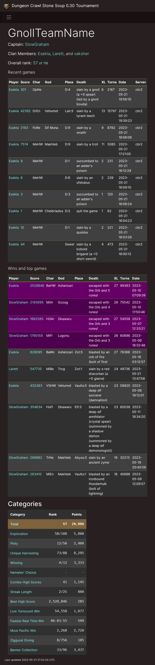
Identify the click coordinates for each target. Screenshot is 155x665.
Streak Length (21, 592)
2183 (24, 128)
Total (14, 524)
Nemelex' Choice (23, 572)
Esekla (44, 53)
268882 (36, 457)
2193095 (37, 302)
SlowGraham (37, 44)
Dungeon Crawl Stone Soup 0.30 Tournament (54, 5)
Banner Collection (23, 650)
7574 (24, 144)
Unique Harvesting (24, 553)
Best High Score (22, 601)
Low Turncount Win (25, 611)
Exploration (19, 534)
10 (22, 227)
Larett (58, 53)
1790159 (36, 336)
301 (23, 90)
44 (23, 244)
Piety (14, 543)
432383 (36, 386)
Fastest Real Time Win (27, 621)
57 (40, 62)
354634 (36, 407)
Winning (16, 563)
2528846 (37, 286)
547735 (36, 369)
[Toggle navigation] (9, 17)
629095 (36, 352)
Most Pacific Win (23, 631)
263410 (36, 474)
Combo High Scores (25, 582)
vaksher (81, 53)
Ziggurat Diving (22, 640)
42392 (26, 111)
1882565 (37, 319)
